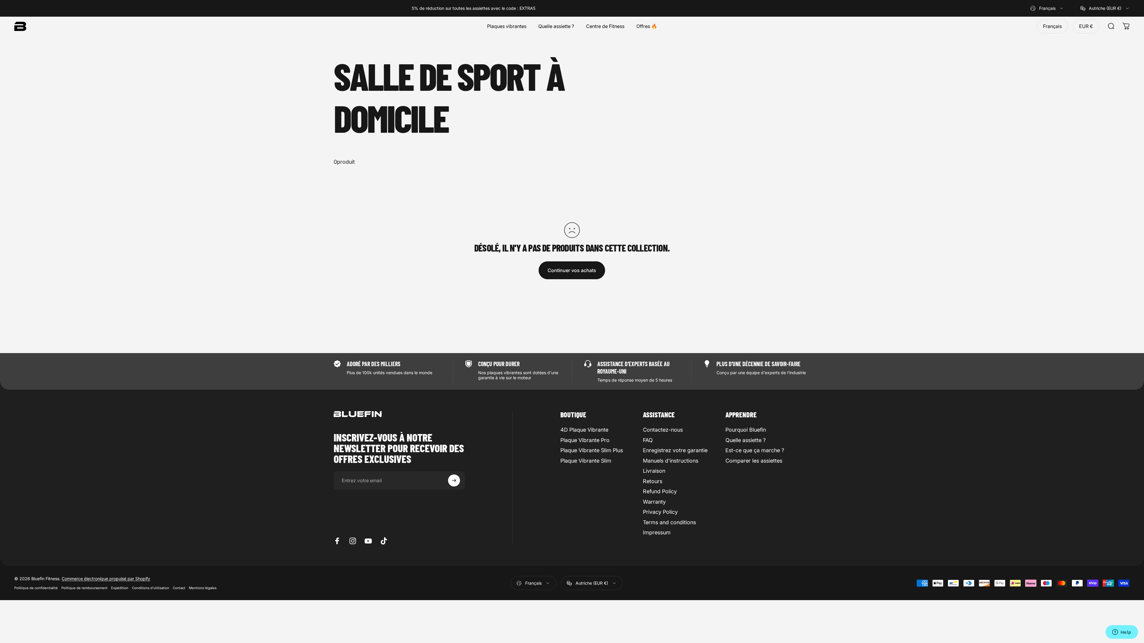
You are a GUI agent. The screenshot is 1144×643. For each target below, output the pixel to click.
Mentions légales (203, 588)
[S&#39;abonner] (454, 480)
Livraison (654, 471)
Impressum (657, 532)
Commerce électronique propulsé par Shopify (106, 578)
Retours (652, 481)
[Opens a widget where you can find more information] (1121, 632)
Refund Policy (660, 491)
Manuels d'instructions (670, 461)
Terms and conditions (669, 522)
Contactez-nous (663, 430)
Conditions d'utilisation (150, 588)
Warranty (654, 502)
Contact (179, 588)
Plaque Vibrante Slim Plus (591, 450)
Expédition (119, 588)
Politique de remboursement (84, 588)
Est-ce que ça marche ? (754, 450)
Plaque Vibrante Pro (585, 440)
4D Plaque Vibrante (584, 430)
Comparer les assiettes (753, 461)
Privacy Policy (660, 512)
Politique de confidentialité (36, 588)
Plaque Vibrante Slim (585, 461)
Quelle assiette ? (745, 440)
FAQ (648, 440)
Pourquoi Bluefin (745, 430)
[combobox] (1047, 8)
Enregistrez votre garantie (675, 450)
